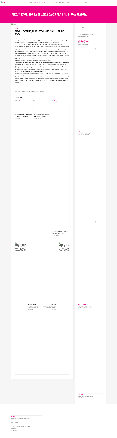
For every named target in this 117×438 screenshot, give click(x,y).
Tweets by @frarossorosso (90, 415)
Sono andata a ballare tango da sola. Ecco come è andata (85, 134)
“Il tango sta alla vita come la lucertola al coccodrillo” (85, 43)
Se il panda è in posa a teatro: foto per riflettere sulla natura (85, 307)
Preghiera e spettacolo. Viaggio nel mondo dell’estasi (34, 307)
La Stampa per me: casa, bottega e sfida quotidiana (85, 397)
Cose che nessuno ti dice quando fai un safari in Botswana (85, 35)
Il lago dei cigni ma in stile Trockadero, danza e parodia (49, 307)
